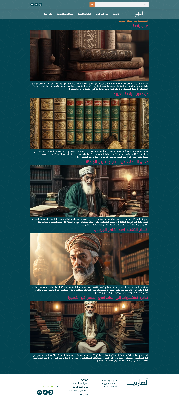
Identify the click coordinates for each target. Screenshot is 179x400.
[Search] (92, 4)
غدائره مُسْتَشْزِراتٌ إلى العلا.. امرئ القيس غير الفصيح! (108, 298)
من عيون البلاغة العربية (131, 94)
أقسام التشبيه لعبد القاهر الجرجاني (121, 230)
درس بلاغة (141, 26)
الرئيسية (116, 14)
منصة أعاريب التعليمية (65, 14)
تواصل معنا (48, 14)
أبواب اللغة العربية (84, 14)
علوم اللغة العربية (101, 14)
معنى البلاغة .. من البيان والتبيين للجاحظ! (117, 162)
